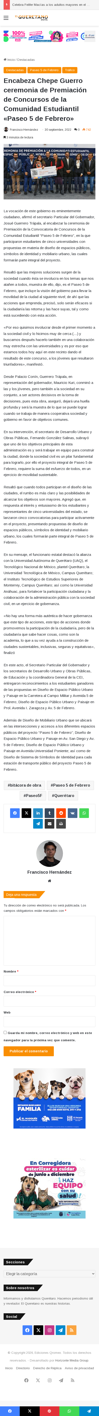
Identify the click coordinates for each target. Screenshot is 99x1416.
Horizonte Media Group (71, 1360)
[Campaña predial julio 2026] (49, 36)
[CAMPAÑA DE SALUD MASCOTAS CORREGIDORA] (49, 1217)
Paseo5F (34, 796)
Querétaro (64, 796)
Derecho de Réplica (47, 1368)
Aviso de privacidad (79, 1368)
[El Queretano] (31, 17)
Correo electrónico (20, 992)
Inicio (10, 59)
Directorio (23, 1368)
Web (7, 1012)
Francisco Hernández (24, 129)
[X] (26, 813)
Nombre (11, 971)
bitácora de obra (25, 785)
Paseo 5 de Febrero (44, 70)
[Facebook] (15, 813)
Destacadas (26, 59)
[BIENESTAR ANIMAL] (49, 1127)
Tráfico (70, 70)
